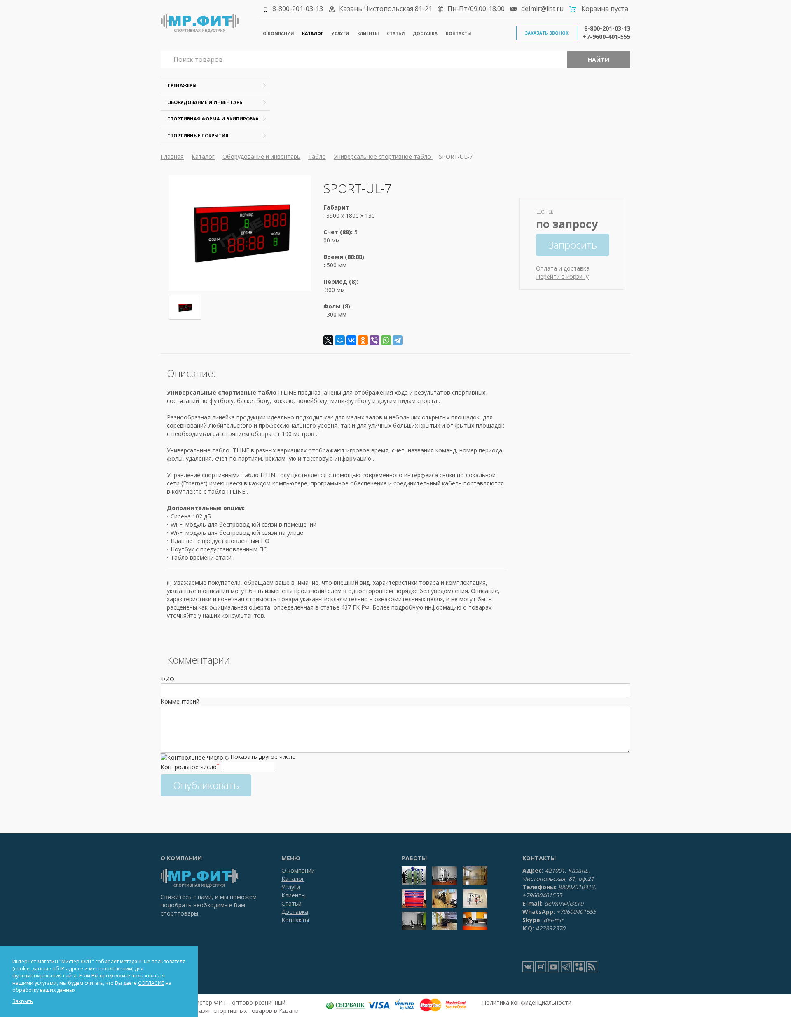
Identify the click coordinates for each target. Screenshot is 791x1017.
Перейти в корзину (562, 276)
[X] (328, 340)
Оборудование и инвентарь (204, 102)
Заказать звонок (547, 33)
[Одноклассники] (363, 340)
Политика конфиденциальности (526, 1002)
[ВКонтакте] (351, 340)
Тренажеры (182, 85)
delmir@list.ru (542, 8)
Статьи (396, 33)
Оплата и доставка (563, 268)
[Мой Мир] (340, 340)
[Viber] (374, 340)
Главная (172, 156)
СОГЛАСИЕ (151, 982)
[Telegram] (398, 340)
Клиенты (368, 33)
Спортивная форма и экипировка (213, 118)
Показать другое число (263, 756)
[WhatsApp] (386, 340)
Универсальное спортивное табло (383, 156)
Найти (598, 60)
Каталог (312, 33)
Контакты (458, 33)
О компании (278, 33)
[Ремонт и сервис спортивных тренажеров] (579, 967)
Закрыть (22, 1001)
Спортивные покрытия (198, 135)
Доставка (425, 33)
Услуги (340, 33)
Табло (317, 156)
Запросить (572, 245)
